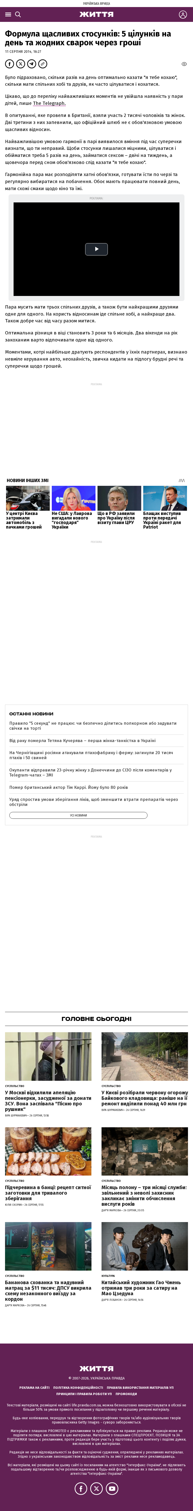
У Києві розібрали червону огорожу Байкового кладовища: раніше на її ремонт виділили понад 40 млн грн (145, 1098)
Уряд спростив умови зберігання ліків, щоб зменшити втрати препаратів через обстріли (93, 802)
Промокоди (126, 1394)
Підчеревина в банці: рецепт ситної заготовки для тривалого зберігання (48, 1192)
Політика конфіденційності (78, 1388)
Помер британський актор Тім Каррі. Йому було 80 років (68, 787)
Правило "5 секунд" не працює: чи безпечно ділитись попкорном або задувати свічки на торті (93, 726)
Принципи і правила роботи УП (84, 1394)
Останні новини (31, 714)
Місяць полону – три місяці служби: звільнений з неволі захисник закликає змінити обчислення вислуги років (144, 1195)
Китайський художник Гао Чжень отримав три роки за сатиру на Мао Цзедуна (141, 1288)
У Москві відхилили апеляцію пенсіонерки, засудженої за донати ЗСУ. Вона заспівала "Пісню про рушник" (48, 1101)
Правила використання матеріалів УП (140, 1388)
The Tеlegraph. (49, 103)
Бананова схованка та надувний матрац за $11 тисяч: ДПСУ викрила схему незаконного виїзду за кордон (48, 1290)
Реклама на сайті (34, 1388)
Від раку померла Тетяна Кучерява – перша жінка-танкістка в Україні (82, 740)
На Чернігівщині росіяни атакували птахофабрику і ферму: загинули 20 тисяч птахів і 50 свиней (91, 755)
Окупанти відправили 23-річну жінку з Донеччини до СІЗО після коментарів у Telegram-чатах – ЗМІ (90, 772)
